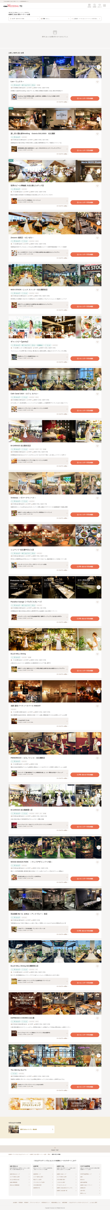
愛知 (49, 1154)
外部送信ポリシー (46, 1202)
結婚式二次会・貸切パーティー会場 (38, 1154)
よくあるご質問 (93, 1202)
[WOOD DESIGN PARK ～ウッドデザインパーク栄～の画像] (55, 847)
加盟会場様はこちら (56, 1202)
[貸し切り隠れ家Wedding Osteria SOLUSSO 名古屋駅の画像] (55, 119)
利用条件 (26, 1202)
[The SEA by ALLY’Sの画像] (55, 1055)
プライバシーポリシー (35, 1202)
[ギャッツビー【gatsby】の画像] (55, 327)
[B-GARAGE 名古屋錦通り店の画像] (55, 795)
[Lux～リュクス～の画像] (55, 67)
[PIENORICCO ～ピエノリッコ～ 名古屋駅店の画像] (55, 743)
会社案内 (15, 1202)
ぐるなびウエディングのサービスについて (78, 1202)
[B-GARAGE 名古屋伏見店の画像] (55, 431)
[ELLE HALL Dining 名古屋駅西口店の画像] (55, 951)
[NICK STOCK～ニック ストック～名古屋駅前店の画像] (55, 275)
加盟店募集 (64, 1202)
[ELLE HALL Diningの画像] (55, 639)
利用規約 (21, 1202)
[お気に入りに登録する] (97, 82)
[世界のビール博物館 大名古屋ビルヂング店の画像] (55, 171)
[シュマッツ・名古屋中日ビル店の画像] (55, 535)
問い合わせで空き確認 (86, 566)
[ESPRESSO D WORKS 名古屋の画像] (55, 1003)
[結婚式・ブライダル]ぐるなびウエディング (18, 1154)
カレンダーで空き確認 (86, 98)
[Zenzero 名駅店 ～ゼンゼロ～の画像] (55, 223)
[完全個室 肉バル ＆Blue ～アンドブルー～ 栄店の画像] (55, 899)
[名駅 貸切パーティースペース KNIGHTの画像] (55, 691)
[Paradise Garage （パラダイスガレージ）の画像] (55, 587)
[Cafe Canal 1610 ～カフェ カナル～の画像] (55, 379)
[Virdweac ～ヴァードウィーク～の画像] (55, 483)
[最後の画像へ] (99, 67)
